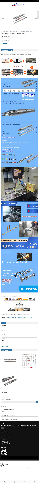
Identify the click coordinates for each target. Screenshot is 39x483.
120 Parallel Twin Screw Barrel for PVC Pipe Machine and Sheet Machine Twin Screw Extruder (18, 318)
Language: (35, 0)
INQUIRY (4, 43)
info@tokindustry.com (7, 444)
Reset (6, 346)
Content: (3, 340)
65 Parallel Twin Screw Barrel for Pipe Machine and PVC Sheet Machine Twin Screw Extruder (16, 314)
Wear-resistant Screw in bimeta (6, 433)
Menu (24, 482)
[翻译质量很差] (2, 466)
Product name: (4, 325)
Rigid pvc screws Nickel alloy (5, 432)
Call (14, 482)
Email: (3, 336)
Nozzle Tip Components (5, 397)
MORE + (2, 428)
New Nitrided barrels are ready (6, 438)
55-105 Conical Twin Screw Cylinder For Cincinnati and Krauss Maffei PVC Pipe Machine (19, 317)
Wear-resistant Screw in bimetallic (8, 413)
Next (36, 18)
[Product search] (37, 402)
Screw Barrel (4, 395)
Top (34, 482)
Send (3, 346)
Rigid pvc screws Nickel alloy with (8, 409)
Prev (3, 18)
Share (5, 482)
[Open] (38, 15)
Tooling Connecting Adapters (6, 399)
